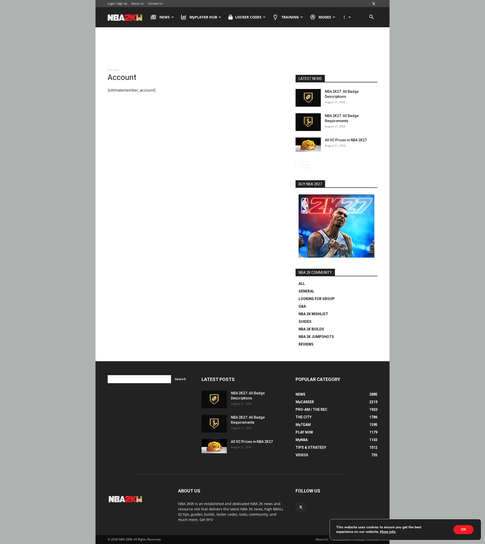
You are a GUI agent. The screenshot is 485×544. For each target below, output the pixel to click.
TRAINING (290, 17)
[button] (371, 17)
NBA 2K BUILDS (311, 329)
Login (111, 3)
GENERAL (306, 291)
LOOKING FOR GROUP (317, 299)
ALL (302, 284)
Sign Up (122, 3)
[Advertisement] (242, 47)
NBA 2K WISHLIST (313, 314)
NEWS (164, 17)
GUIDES (305, 322)
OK (463, 529)
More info (387, 532)
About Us (137, 3)
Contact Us (155, 3)
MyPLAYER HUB (203, 17)
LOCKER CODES (248, 17)
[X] (373, 3)
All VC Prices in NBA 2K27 (346, 140)
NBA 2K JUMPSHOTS (316, 337)
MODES (325, 17)
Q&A (302, 306)
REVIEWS (306, 344)
